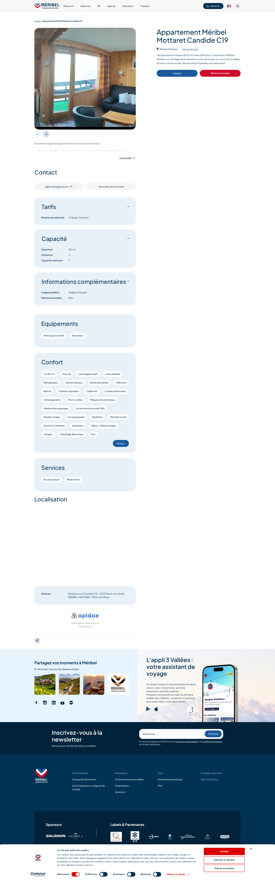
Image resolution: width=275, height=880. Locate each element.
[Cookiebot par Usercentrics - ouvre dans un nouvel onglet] (38, 874)
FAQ (160, 785)
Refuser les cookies (224, 868)
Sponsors (120, 792)
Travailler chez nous (211, 773)
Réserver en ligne (220, 73)
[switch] (103, 874)
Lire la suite (125, 157)
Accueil (37, 21)
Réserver (215, 5)
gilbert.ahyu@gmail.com (57, 186)
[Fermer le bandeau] (251, 849)
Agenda (111, 6)
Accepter (224, 851)
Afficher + (120, 443)
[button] (46, 134)
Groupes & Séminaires (84, 779)
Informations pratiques (170, 779)
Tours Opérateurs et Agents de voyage (88, 787)
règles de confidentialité (186, 741)
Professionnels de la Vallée (129, 779)
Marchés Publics (210, 779)
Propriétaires (122, 785)
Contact (177, 73)
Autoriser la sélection (224, 860)
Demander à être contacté (111, 186)
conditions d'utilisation (212, 741)
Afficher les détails (175, 874)
